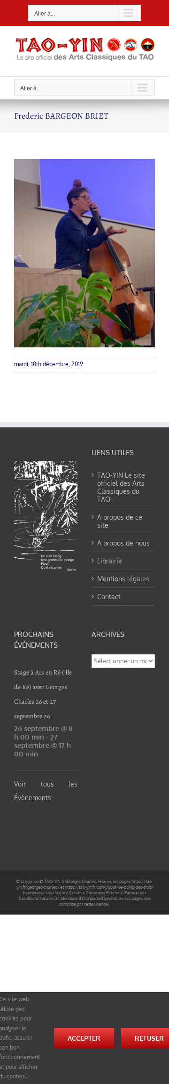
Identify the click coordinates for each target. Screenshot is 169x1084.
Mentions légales (123, 579)
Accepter (84, 1038)
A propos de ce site (119, 521)
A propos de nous (123, 543)
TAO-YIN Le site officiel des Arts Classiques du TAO (121, 487)
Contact (109, 597)
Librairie (109, 561)
